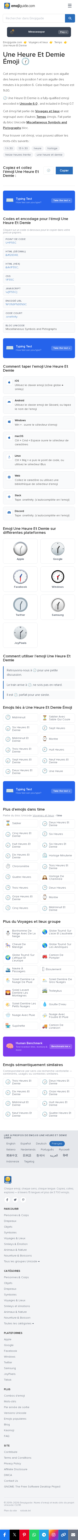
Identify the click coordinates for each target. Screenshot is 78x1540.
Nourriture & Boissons (18, 1255)
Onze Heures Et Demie (19, 898)
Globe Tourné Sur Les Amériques (56, 946)
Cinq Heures (16, 908)
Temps (58, 42)
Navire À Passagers (15, 970)
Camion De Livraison (52, 1026)
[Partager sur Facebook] (5, 1535)
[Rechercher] (70, 18)
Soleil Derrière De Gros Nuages (57, 981)
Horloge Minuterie (57, 855)
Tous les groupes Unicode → (22, 1261)
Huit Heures (53, 749)
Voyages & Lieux (14, 1238)
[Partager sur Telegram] (44, 1535)
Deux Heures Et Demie (18, 772)
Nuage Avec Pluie (20, 1015)
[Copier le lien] (63, 1535)
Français (57, 1143)
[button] (39, 241)
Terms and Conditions (17, 1457)
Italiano (11, 1149)
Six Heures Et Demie (17, 729)
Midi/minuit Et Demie (17, 739)
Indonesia (12, 1161)
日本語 (27, 1155)
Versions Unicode (15, 1413)
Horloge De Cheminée (53, 877)
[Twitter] (15, 1200)
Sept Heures (53, 728)
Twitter (8, 1362)
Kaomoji (9, 1430)
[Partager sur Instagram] (53, 1535)
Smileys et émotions (17, 1306)
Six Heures (52, 834)
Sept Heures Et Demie (18, 761)
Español (26, 1143)
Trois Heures (16, 887)
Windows (9, 1356)
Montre (50, 739)
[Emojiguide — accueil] (7, 1180)
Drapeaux (10, 1221)
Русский (64, 1149)
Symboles (10, 1232)
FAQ (6, 1436)
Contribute (10, 1452)
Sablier (13, 823)
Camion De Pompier (52, 956)
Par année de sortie (16, 1407)
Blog (7, 1424)
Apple (7, 1339)
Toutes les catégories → (19, 1323)
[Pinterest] (23, 1200)
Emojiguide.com (12, 42)
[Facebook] (7, 1200)
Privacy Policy (12, 1463)
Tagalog (29, 1161)
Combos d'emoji (14, 1395)
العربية (54, 1155)
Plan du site (10, 1510)
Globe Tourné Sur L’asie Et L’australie (57, 932)
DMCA (8, 1475)
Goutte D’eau (54, 1004)
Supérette (15, 1025)
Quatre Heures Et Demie (56, 1114)
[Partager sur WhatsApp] (34, 1535)
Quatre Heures (18, 877)
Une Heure (52, 771)
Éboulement (51, 969)
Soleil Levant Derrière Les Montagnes (17, 992)
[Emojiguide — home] (19, 6)
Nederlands (28, 1149)
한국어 (40, 1155)
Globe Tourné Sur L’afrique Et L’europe (19, 957)
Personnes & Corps (16, 1215)
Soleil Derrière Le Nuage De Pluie (20, 981)
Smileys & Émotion (16, 1244)
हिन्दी (65, 1155)
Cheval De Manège (15, 946)
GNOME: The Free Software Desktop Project (32, 1486)
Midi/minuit (15, 717)
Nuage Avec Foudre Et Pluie (55, 1016)
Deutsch (41, 1143)
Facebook (10, 1351)
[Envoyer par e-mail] (73, 1535)
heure (37, 148)
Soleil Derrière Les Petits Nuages (20, 1005)
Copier (64, 170)
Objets (8, 1226)
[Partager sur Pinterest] (24, 1535)
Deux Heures (54, 887)
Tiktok (7, 1379)
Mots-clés (10, 1401)
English (10, 1143)
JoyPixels (10, 1374)
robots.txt (25, 1510)
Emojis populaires (15, 1418)
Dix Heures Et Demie (17, 856)
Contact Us (11, 1480)
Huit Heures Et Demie (18, 845)
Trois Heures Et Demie (18, 750)
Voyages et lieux (38, 42)
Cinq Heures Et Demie (18, 834)
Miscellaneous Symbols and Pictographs (31, 329)
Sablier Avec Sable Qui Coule (56, 718)
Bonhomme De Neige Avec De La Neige (20, 933)
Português (47, 1149)
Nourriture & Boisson (17, 1317)
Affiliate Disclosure (15, 1469)
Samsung (10, 1368)
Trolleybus (52, 990)
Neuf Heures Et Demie (55, 761)
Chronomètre (17, 866)
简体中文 (12, 1155)
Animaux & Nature (15, 1249)
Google (9, 1345)
